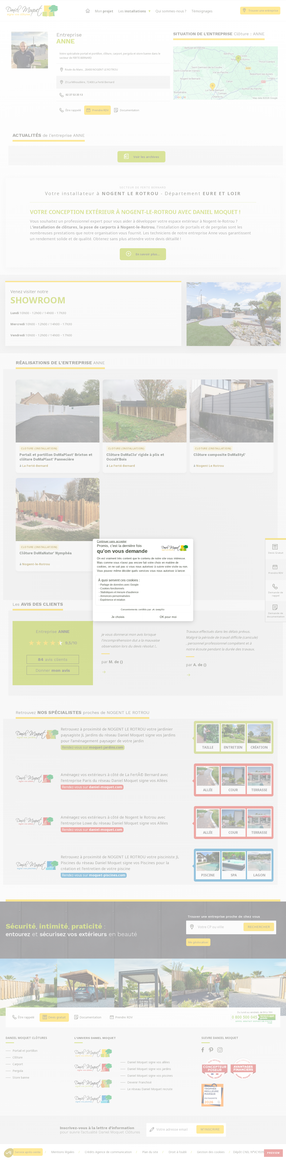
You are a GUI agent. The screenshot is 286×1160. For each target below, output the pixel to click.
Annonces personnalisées (115, 596)
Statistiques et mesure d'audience (119, 592)
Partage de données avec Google (119, 584)
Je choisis (117, 616)
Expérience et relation (112, 599)
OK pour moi (168, 616)
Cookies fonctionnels (112, 588)
